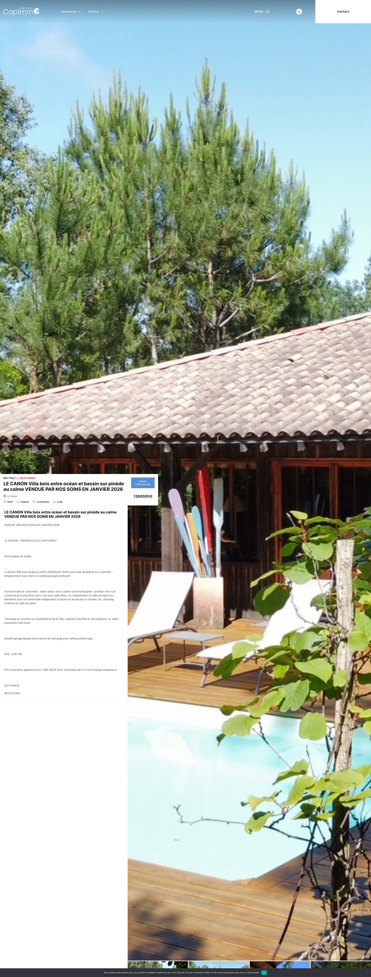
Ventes (93, 11)
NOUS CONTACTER (143, 483)
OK (264, 972)
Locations (68, 11)
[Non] (367, 972)
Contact (343, 11)
